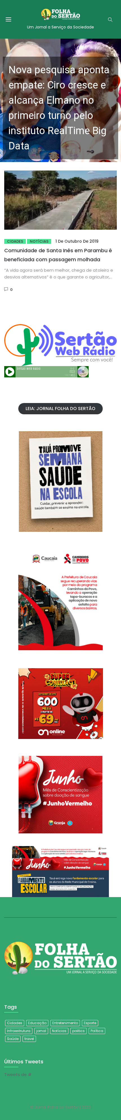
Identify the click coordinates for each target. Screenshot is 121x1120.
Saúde (13, 1038)
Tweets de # (18, 1074)
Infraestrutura (18, 1030)
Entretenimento (65, 1023)
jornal (41, 1030)
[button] (60, 100)
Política (97, 1030)
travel (29, 1038)
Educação (37, 1023)
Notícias (39, 241)
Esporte (90, 1023)
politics (78, 1030)
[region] (60, 100)
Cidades (15, 241)
